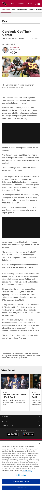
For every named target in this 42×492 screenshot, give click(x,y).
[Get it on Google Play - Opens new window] (28, 435)
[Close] (39, 443)
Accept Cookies (21, 488)
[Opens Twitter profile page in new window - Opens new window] (11, 52)
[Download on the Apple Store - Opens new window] (13, 434)
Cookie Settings (21, 475)
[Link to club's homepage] (4, 2)
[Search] (35, 3)
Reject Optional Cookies (21, 481)
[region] (21, 466)
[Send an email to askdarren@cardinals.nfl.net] (15, 52)
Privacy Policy (27, 471)
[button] (21, 133)
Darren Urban (14, 47)
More (4, 21)
